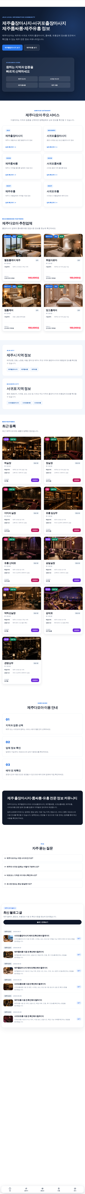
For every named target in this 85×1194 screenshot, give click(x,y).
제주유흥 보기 (32, 48)
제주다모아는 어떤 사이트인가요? (20, 858)
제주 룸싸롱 (22, 85)
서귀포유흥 (37, 403)
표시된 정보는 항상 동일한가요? (19, 884)
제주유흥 (34, 369)
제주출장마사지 (12, 369)
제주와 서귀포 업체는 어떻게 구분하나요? (23, 867)
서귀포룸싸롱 (27, 403)
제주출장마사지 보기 (12, 48)
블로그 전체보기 (42, 922)
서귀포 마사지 (54, 79)
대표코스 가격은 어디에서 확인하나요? (22, 875)
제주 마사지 (22, 79)
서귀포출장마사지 (13, 403)
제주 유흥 (54, 85)
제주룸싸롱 (24, 369)
